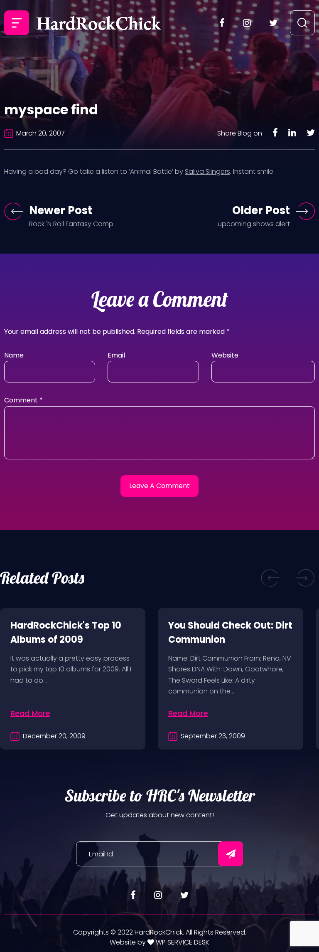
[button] (270, 578)
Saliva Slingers (207, 171)
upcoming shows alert (254, 224)
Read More (30, 713)
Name (14, 355)
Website (224, 355)
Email (116, 355)
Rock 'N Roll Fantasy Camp (71, 224)
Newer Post (60, 210)
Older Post (261, 210)
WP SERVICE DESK (181, 942)
